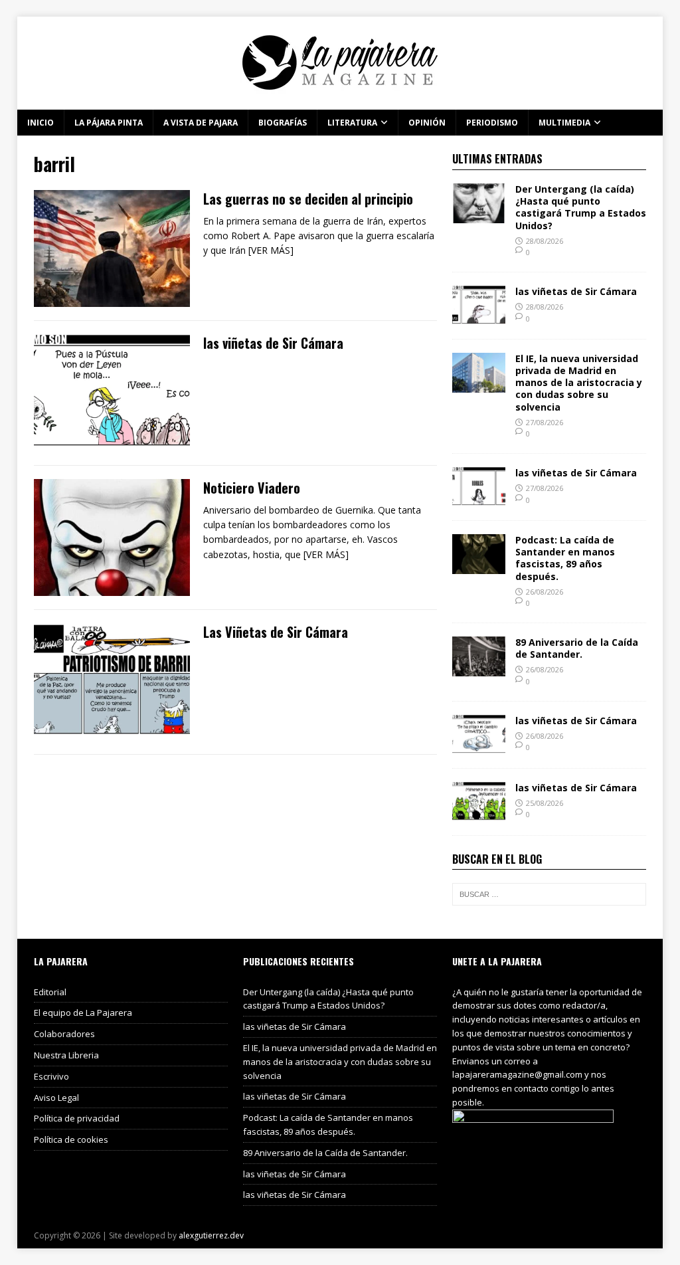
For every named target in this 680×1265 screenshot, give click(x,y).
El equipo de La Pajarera (83, 1013)
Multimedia (564, 122)
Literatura (352, 122)
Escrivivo (51, 1076)
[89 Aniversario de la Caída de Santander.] (478, 668)
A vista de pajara (200, 122)
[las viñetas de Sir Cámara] (478, 318)
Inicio (40, 122)
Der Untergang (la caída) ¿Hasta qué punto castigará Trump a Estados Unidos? (580, 207)
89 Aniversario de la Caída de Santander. (576, 648)
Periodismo (492, 122)
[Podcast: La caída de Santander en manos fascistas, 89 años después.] (478, 566)
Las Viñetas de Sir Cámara (275, 632)
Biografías (282, 122)
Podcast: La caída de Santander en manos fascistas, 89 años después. (565, 558)
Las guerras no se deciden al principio (308, 199)
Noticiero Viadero (251, 488)
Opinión (427, 122)
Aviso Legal (56, 1098)
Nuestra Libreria (66, 1055)
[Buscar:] (549, 894)
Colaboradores (64, 1034)
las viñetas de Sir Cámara (273, 343)
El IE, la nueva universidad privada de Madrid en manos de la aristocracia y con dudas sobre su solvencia (578, 382)
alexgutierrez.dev (211, 1235)
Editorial (50, 992)
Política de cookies (71, 1139)
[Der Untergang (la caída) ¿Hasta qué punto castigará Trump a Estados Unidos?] (478, 215)
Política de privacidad (77, 1118)
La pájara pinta (108, 122)
